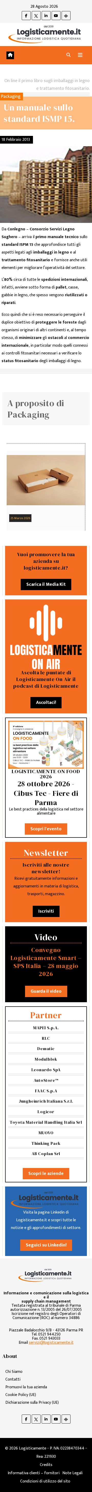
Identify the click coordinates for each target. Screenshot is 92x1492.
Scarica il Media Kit (46, 584)
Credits (46, 1464)
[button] (68, 55)
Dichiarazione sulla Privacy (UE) (32, 1402)
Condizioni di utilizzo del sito (45, 1481)
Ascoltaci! (46, 702)
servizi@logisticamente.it (51, 1342)
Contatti (12, 1379)
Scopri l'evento (46, 829)
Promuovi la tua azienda (26, 1387)
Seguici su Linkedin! (46, 1245)
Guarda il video (46, 991)
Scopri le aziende (46, 1173)
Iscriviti (46, 911)
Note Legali (72, 1473)
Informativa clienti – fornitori (34, 1473)
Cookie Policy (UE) (20, 1394)
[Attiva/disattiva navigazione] (80, 55)
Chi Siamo (13, 1371)
